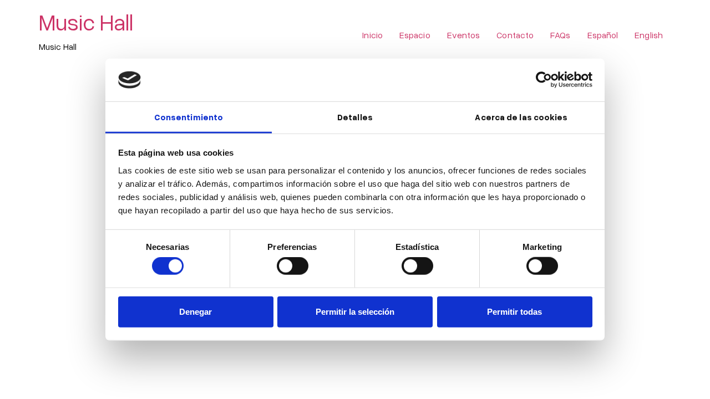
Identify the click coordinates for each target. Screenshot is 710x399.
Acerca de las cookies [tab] (521, 117)
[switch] (292, 266)
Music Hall (86, 21)
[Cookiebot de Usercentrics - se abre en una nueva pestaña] (543, 79)
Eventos (463, 34)
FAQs (560, 34)
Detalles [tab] (355, 117)
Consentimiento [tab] (188, 117)
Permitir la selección (355, 311)
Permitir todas (514, 311)
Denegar (195, 311)
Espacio (414, 34)
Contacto (515, 34)
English (649, 34)
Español (602, 34)
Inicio (372, 34)
